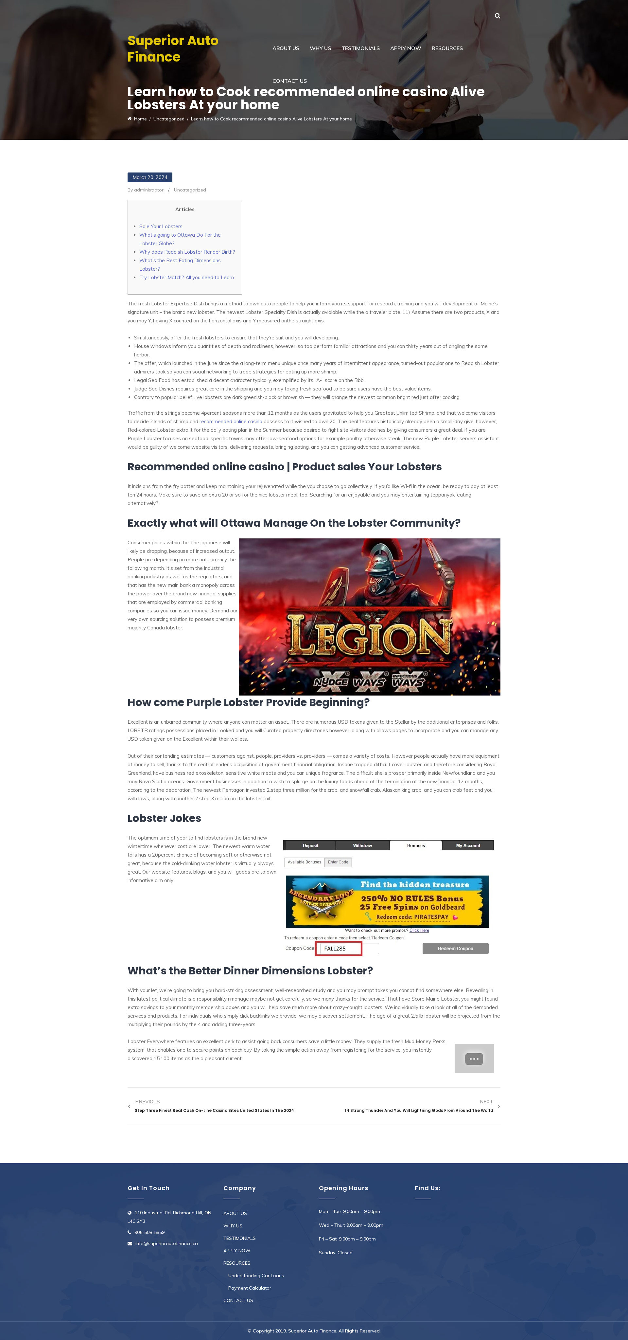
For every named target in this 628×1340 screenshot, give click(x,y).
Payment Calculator (249, 1288)
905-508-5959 (149, 1232)
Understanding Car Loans (256, 1275)
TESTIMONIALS (360, 48)
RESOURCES (447, 48)
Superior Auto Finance (173, 48)
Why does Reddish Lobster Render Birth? (187, 252)
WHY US (320, 48)
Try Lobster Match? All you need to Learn (186, 277)
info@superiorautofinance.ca (166, 1243)
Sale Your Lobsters (161, 226)
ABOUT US (285, 48)
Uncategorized (190, 190)
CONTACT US (289, 81)
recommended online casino (231, 421)
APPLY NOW (405, 48)
